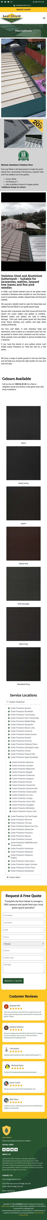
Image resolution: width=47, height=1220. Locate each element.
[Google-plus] (16, 1149)
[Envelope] (5, 2)
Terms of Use (38, 1213)
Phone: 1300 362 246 (8, 1191)
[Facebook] (2, 2)
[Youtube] (8, 2)
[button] (44, 18)
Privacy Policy (23, 1215)
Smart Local (5, 1206)
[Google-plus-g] (11, 2)
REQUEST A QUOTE (23, 9)
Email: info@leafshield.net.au (11, 1179)
